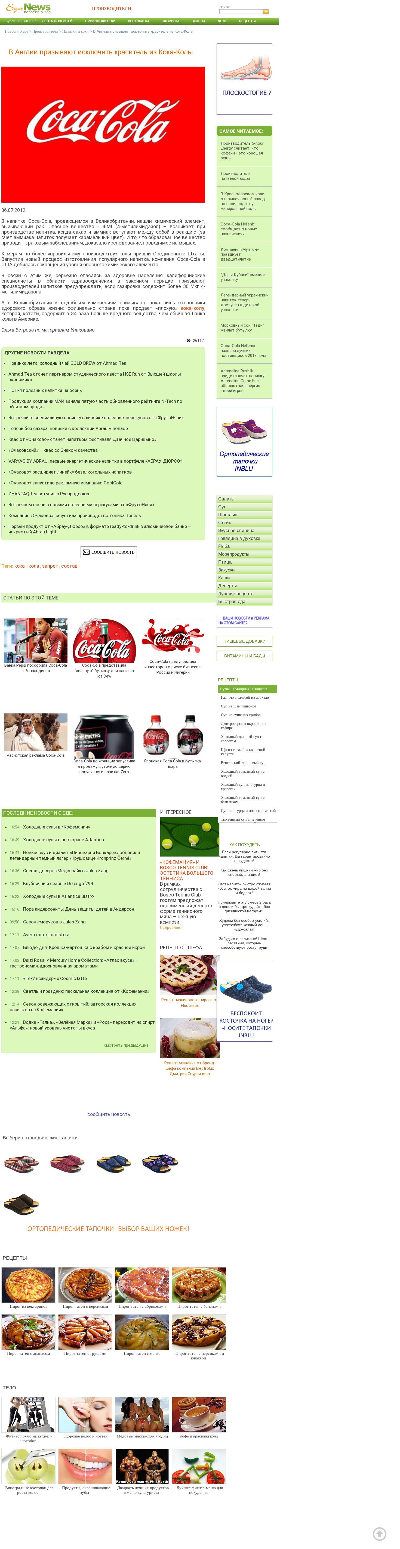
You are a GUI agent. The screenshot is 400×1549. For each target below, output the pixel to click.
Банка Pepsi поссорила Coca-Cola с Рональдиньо (35, 668)
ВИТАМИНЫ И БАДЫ (244, 656)
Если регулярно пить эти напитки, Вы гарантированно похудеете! (244, 856)
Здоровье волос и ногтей (85, 1436)
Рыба (224, 546)
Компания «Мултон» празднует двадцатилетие (240, 254)
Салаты (226, 499)
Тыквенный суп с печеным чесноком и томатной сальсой (245, 821)
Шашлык (227, 514)
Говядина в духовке (239, 538)
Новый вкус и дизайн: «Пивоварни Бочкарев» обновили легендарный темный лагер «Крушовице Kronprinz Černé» (75, 855)
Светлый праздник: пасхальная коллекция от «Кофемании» (79, 991)
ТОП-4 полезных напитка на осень (45, 390)
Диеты (199, 21)
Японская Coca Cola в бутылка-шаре (173, 764)
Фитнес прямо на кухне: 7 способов (29, 1438)
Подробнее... (171, 927)
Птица (225, 562)
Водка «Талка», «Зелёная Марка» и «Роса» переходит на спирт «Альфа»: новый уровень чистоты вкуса (82, 1025)
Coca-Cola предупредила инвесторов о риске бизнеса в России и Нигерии (173, 667)
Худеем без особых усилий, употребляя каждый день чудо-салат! (244, 924)
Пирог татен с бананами (199, 1306)
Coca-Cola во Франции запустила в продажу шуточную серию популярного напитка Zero (104, 766)
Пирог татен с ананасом (28, 1353)
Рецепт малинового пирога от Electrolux (189, 1003)
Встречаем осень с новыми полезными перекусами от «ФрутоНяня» (81, 504)
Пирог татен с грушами (85, 1353)
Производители (100, 21)
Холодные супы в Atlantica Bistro (52, 896)
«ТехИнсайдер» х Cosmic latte (48, 978)
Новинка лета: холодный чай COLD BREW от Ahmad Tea (67, 363)
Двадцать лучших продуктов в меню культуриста (143, 1490)
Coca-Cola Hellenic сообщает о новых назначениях (239, 229)
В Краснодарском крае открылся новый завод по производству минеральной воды (243, 201)
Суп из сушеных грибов (241, 715)
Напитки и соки (75, 31)
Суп (222, 506)
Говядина (241, 689)
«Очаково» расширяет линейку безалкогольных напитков (70, 472)
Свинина (259, 689)
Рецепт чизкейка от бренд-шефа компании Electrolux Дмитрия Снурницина (190, 1068)
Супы (225, 689)
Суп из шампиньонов (239, 706)
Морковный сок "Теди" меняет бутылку (242, 328)
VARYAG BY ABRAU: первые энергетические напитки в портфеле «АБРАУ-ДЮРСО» (95, 461)
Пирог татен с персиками (85, 1306)
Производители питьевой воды (236, 176)
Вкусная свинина (236, 530)
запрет (50, 566)
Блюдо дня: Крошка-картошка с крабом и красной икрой (77, 947)
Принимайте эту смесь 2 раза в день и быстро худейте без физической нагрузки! (244, 906)
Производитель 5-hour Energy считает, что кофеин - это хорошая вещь (242, 150)
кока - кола (26, 566)
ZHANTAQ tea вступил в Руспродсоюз (48, 493)
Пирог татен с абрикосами (142, 1306)
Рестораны (138, 21)
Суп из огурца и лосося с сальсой (248, 811)
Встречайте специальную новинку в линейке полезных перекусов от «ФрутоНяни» (96, 417)
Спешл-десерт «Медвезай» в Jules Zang (59, 870)
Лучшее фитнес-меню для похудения (200, 1490)
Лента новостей (57, 21)
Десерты (227, 585)
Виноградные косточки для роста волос (29, 1490)
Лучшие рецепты (236, 593)
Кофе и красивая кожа (199, 1436)
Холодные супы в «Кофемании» (50, 827)
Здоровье (171, 21)
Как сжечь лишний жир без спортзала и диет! (244, 872)
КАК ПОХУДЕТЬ (244, 844)
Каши (224, 577)
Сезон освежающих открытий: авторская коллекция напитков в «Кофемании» (73, 1006)
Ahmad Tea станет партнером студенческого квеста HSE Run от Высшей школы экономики (94, 376)
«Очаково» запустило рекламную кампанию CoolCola (65, 483)
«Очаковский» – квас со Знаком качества (53, 450)
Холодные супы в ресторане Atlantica (57, 839)
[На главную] (27, 16)
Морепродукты (233, 554)
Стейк (224, 522)
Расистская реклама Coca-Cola (35, 755)
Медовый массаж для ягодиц (142, 1436)
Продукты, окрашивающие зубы (86, 1490)
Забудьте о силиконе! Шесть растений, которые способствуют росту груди (244, 943)
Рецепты (247, 21)
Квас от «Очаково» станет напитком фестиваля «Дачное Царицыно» (82, 439)
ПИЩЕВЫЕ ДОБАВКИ (244, 641)
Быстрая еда (231, 601)
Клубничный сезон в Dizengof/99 (51, 883)
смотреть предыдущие (126, 1045)
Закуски (226, 570)
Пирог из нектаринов (28, 1306)
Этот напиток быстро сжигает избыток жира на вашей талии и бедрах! (244, 888)
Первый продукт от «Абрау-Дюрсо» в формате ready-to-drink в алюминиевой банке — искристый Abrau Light (100, 529)
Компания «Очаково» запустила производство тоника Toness (74, 515)
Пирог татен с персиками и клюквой (200, 1355)
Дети (222, 21)
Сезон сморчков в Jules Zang (48, 922)
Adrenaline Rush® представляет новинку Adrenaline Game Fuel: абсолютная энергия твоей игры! (242, 381)
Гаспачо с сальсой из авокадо (245, 697)
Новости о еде (16, 31)
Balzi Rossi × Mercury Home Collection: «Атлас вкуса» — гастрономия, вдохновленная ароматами (74, 963)
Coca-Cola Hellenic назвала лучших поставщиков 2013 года (243, 350)
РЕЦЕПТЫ (228, 680)
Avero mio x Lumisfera (39, 934)
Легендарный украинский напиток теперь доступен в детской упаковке (245, 302)
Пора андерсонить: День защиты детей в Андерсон (72, 909)
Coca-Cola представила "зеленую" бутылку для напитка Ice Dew (104, 671)
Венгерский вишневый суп (243, 763)
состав (69, 566)
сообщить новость (108, 1114)
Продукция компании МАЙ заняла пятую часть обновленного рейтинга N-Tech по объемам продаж (95, 403)
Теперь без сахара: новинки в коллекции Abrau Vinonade (68, 428)
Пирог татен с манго (142, 1353)
